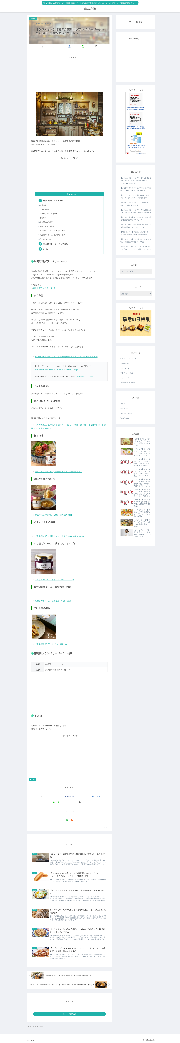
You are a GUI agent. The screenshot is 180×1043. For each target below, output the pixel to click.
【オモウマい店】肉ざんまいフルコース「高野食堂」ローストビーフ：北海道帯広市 (135, 189)
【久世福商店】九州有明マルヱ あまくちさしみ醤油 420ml (59, 536)
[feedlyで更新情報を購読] (67, 820)
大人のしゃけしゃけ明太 (48, 213)
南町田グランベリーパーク (44, 288)
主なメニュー (124, 377)
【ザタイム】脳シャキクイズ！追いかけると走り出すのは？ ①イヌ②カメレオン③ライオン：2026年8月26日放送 (135, 180)
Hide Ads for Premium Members (130, 359)
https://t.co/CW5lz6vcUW (45, 369)
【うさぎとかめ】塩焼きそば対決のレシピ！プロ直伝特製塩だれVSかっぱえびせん (135, 226)
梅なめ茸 (43, 218)
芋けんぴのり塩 (45, 239)
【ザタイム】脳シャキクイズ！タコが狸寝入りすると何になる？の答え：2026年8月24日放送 (135, 211)
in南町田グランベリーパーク (53, 200)
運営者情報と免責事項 (127, 382)
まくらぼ (43, 205)
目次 (68, 194)
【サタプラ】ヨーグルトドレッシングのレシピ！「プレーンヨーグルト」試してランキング (135, 248)
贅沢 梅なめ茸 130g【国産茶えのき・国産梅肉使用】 (58, 472)
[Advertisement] (69, 73)
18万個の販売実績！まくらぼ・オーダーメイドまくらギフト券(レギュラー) (66, 357)
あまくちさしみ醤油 (47, 226)
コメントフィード (126, 413)
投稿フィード (124, 409)
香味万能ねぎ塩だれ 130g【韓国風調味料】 (54, 515)
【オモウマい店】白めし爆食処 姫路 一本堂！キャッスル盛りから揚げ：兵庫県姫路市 (135, 196)
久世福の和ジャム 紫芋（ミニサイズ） (54, 230)
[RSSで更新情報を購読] (72, 820)
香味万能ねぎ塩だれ (47, 222)
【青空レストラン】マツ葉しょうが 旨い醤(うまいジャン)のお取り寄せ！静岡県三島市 (135, 233)
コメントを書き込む (69, 1014)
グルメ (33, 779)
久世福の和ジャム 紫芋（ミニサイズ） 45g (54, 580)
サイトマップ (124, 368)
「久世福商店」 (45, 209)
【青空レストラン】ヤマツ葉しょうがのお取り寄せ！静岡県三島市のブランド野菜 (135, 240)
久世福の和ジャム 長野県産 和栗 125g (53, 601)
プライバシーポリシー (127, 373)
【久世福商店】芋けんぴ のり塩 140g (52, 644)
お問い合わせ (124, 363)
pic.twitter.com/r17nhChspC (67, 369)
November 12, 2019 (84, 376)
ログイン (123, 404)
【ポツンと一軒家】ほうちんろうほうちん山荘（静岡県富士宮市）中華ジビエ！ (135, 218)
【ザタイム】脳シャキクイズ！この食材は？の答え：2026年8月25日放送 (135, 204)
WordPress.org (125, 418)
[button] (96, 46)
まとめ (45, 249)
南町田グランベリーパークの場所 (55, 244)
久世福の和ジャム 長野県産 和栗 (52, 235)
